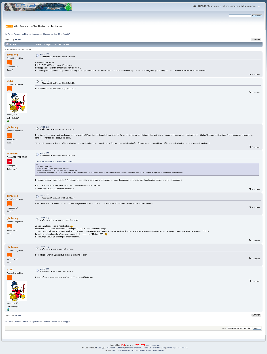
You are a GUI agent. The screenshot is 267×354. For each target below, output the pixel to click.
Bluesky (99, 348)
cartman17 (12, 153)
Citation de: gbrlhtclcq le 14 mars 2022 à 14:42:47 (54, 161)
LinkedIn (120, 348)
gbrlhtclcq (12, 54)
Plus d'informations (152, 345)
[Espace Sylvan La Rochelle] (8, 121)
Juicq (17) (44, 54)
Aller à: (224, 328)
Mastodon (111, 348)
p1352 (10, 81)
